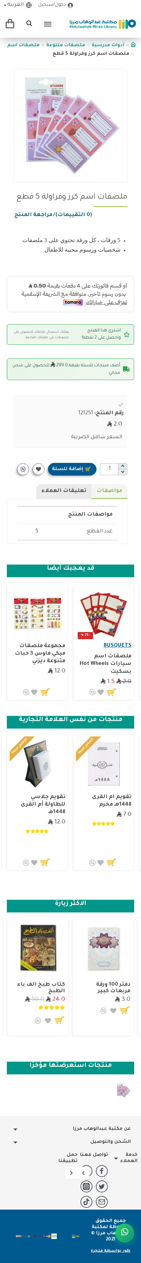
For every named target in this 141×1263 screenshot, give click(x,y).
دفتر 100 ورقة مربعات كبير (113, 988)
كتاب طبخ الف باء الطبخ (41, 988)
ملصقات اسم (23, 45)
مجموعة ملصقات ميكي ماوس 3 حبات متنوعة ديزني (40, 653)
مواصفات (109, 491)
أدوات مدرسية (108, 45)
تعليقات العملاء (63, 491)
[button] (83, 1173)
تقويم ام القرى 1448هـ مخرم (111, 801)
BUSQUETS (117, 646)
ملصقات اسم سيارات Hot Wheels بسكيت (105, 664)
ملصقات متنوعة (65, 45)
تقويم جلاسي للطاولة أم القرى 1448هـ (43, 804)
